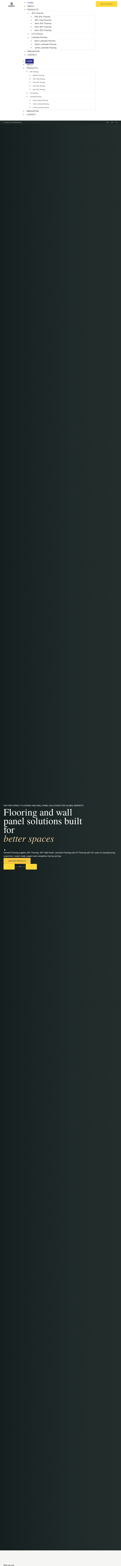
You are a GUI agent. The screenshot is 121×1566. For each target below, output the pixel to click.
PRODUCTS (32, 10)
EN (107, 122)
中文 (112, 122)
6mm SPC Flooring (43, 30)
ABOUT (30, 6)
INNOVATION (33, 51)
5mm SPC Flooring (43, 27)
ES (116, 122)
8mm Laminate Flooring (45, 41)
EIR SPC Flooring (42, 17)
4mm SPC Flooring (43, 23)
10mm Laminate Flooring (45, 44)
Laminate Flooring (39, 37)
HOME (29, 61)
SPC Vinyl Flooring (43, 20)
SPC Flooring (37, 13)
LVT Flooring (37, 34)
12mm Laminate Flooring (45, 48)
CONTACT (32, 55)
